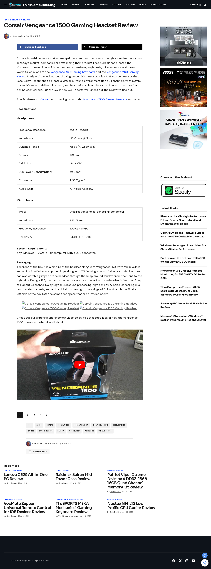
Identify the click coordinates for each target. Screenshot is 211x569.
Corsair (45, 99)
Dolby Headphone (100, 425)
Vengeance (89, 431)
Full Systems (10, 470)
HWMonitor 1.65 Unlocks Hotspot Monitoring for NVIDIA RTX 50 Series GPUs (183, 274)
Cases (59, 470)
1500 (30, 425)
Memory (111, 470)
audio (39, 425)
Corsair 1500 (63, 425)
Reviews (26, 20)
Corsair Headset (81, 425)
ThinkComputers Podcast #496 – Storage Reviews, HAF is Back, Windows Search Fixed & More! (181, 291)
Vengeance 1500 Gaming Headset (105, 99)
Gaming (8, 20)
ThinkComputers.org (38, 4)
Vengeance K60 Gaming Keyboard (72, 72)
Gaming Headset (46, 431)
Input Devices (70, 499)
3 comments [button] (39, 451)
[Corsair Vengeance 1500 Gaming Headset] (50, 303)
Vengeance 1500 (105, 431)
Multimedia (17, 20)
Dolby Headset (119, 425)
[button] (5, 5)
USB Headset (74, 431)
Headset (60, 431)
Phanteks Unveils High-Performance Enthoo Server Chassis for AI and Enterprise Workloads (183, 220)
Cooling (112, 499)
